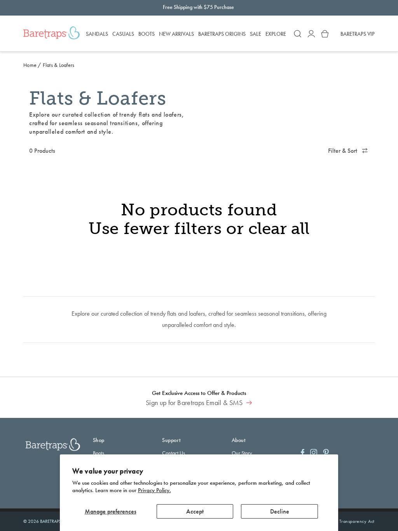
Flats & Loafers (58, 64)
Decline (279, 511)
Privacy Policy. (154, 490)
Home (30, 64)
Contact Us (173, 452)
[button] (298, 34)
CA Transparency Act (353, 521)
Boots (98, 452)
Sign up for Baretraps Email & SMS (195, 402)
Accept (195, 511)
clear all (278, 228)
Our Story (242, 452)
